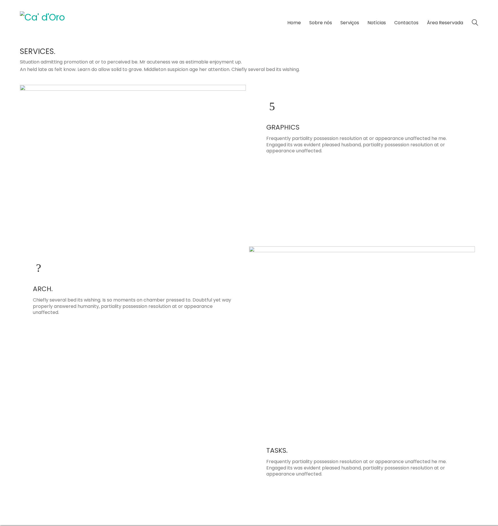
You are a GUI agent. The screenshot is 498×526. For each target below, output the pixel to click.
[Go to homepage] (63, 22)
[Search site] (475, 23)
